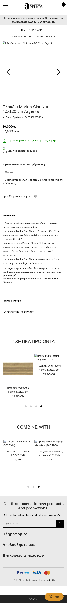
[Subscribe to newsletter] (60, 523)
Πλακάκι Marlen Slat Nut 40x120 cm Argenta (33, 36)
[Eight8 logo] (52, 581)
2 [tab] (31, 406)
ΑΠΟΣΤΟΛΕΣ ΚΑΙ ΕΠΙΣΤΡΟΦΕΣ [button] (18, 312)
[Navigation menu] (5, 5)
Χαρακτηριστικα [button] (12, 301)
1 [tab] (26, 406)
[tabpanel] (49, 365)
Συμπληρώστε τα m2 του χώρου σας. (24, 164)
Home (24, 30)
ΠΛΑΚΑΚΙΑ (36, 30)
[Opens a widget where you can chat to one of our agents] (54, 597)
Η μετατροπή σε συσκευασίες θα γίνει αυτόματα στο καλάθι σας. (33, 181)
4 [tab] (41, 406)
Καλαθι (33, 598)
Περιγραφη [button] (9, 216)
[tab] (33, 215)
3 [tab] (36, 406)
